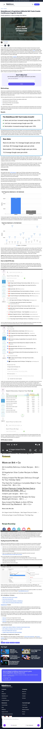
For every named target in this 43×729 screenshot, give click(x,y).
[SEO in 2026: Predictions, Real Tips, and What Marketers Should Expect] (26, 657)
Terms (23, 714)
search (7, 642)
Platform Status (25, 709)
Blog (3, 707)
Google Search (4, 604)
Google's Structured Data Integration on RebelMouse (12, 600)
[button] (4, 4)
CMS (3, 691)
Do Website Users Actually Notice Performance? (14, 663)
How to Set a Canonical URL (7, 599)
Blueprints (4, 693)
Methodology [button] (5, 88)
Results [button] (3, 112)
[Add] (4, 725)
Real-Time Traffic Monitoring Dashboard (21, 0)
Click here (4, 617)
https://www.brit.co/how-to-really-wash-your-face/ (12, 554)
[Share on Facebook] (5, 45)
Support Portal (5, 711)
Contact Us (24, 705)
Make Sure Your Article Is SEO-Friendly (9, 597)
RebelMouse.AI (5, 696)
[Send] (38, 725)
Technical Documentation (7, 714)
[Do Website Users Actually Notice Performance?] (5, 662)
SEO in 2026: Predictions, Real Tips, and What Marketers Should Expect (36, 658)
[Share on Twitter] (8, 45)
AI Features (4, 698)
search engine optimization (29, 636)
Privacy (23, 711)
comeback (15, 56)
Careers (24, 696)
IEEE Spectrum (13, 172)
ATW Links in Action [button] (7, 440)
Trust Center (24, 707)
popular (5, 8)
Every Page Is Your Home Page (36, 650)
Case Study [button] (4, 169)
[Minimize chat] (41, 717)
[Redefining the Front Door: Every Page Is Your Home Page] (26, 651)
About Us (24, 691)
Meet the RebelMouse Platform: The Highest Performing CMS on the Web (14, 653)
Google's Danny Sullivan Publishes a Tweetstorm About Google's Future (16, 627)
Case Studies (4, 705)
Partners (24, 698)
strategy (17, 642)
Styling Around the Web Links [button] (9, 541)
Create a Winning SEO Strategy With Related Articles (12, 602)
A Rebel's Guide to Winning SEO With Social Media (12, 632)
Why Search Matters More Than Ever (9, 630)
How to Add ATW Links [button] (7, 261)
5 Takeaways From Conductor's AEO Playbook (15, 657)
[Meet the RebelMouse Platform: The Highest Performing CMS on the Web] (5, 651)
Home (2, 8)
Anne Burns (6, 41)
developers (12, 642)
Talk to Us (36, 4)
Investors (24, 693)
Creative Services (5, 700)
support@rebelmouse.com (23, 590)
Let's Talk (6, 678)
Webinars (4, 709)
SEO (34, 50)
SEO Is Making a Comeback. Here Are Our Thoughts (12, 628)
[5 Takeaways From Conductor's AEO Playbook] (5, 657)
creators (3, 642)
